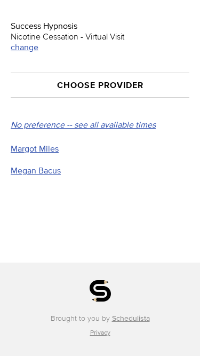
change (24, 47)
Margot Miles (35, 148)
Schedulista (131, 318)
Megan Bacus (36, 170)
